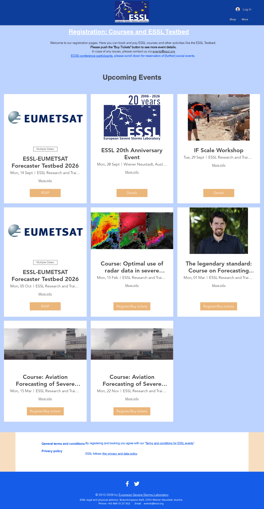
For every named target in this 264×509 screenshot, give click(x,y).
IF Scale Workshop (219, 150)
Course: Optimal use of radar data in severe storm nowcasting (132, 267)
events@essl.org (163, 51)
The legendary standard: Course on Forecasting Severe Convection (219, 267)
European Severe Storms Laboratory (144, 495)
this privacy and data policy (119, 453)
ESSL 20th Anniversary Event (132, 154)
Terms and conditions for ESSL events (169, 443)
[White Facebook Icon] (127, 483)
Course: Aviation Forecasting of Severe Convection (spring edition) (45, 380)
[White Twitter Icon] (136, 483)
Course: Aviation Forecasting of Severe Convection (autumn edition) (132, 380)
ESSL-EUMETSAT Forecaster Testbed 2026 (45, 162)
